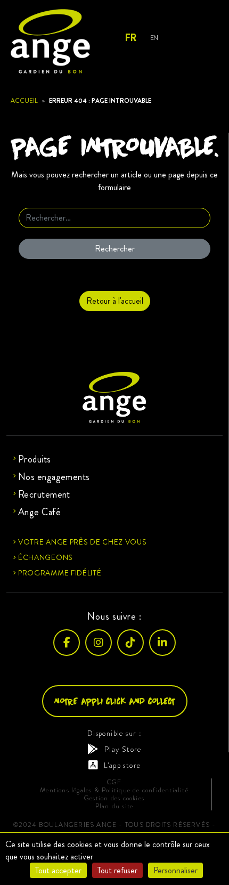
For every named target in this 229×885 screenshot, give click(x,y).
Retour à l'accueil (114, 301)
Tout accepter (58, 870)
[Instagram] (98, 642)
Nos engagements (54, 477)
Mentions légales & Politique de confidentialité (114, 790)
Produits (34, 459)
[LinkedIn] (162, 642)
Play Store (122, 749)
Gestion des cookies (114, 798)
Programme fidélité (60, 572)
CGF (114, 782)
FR (130, 38)
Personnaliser (175, 870)
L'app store (122, 765)
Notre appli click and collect (115, 701)
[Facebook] (66, 642)
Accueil (24, 100)
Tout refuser (117, 870)
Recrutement (44, 494)
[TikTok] (130, 642)
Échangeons (45, 557)
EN (154, 38)
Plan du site (114, 806)
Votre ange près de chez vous (82, 542)
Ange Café (39, 512)
